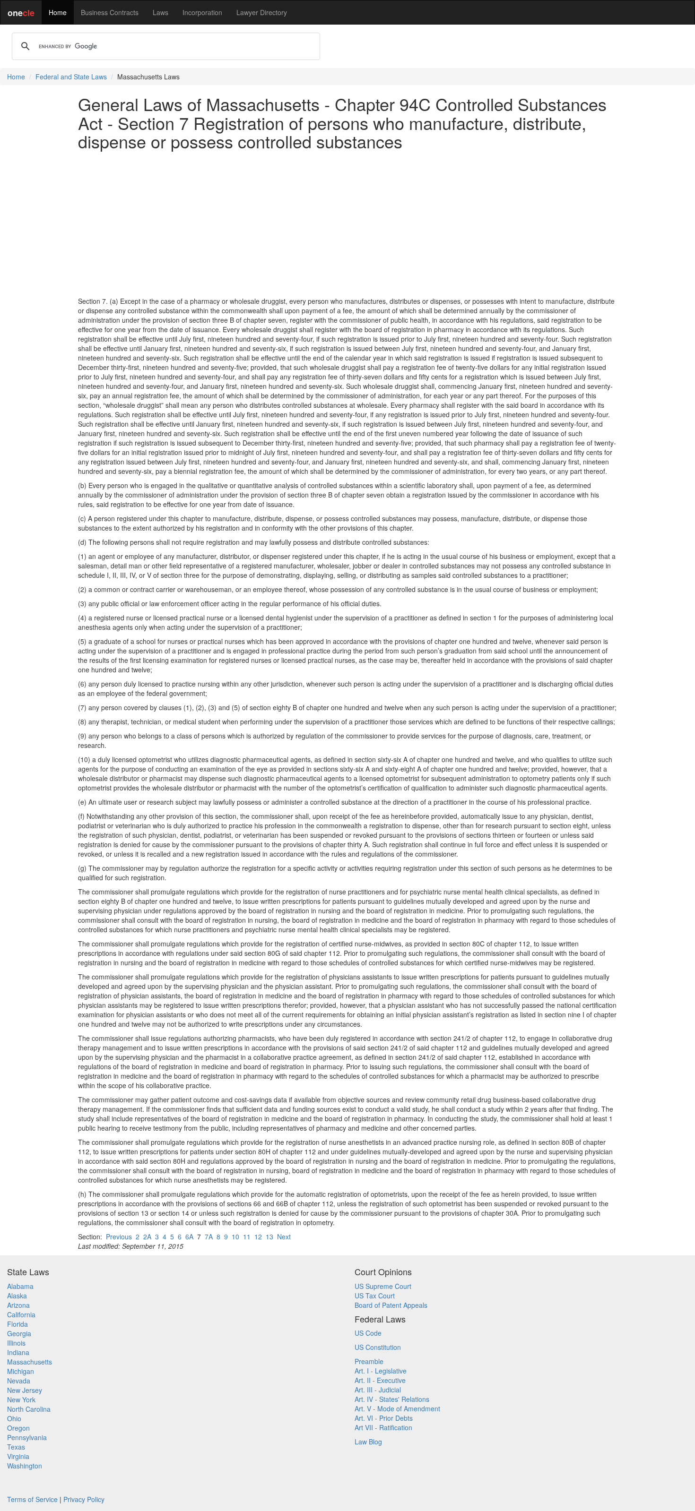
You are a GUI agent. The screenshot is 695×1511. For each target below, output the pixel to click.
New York (21, 1399)
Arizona (18, 1305)
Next (284, 1236)
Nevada (18, 1380)
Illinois (16, 1343)
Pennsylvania (27, 1437)
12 (258, 1236)
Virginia (18, 1456)
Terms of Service (32, 1499)
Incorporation (202, 12)
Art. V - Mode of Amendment (397, 1408)
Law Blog (368, 1441)
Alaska (17, 1295)
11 (247, 1236)
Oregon (18, 1428)
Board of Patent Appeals (391, 1305)
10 (235, 1236)
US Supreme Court (383, 1286)
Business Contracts (110, 12)
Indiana (18, 1352)
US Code (368, 1333)
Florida (17, 1324)
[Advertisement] (347, 223)
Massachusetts (29, 1361)
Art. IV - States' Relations (392, 1399)
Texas (16, 1446)
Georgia (19, 1333)
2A (147, 1236)
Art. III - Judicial (378, 1389)
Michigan (20, 1371)
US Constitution (378, 1347)
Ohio (14, 1418)
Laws (160, 12)
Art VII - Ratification (383, 1427)
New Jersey (24, 1390)
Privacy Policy (83, 1499)
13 (269, 1236)
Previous (119, 1236)
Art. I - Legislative (381, 1370)
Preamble (369, 1361)
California (21, 1314)
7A (209, 1236)
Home (58, 12)
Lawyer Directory (261, 12)
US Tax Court (375, 1295)
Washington (24, 1465)
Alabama (20, 1286)
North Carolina (29, 1409)
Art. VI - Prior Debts (384, 1418)
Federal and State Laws (71, 76)
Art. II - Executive (380, 1380)
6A (189, 1236)
